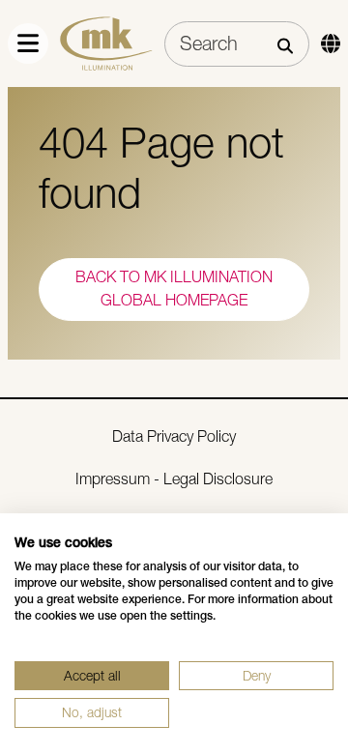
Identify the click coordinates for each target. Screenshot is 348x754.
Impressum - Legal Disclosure (174, 479)
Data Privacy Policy (174, 436)
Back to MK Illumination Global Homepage (174, 288)
